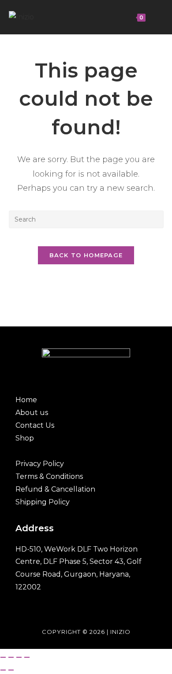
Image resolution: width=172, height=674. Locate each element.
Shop (24, 438)
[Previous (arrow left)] (3, 670)
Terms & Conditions (49, 476)
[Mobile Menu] (153, 17)
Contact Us (34, 425)
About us (31, 412)
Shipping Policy (42, 502)
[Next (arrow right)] (11, 670)
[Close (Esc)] (27, 657)
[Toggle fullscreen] (11, 657)
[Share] (19, 657)
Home (26, 400)
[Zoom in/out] (3, 657)
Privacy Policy (39, 463)
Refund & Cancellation (55, 489)
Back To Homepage (86, 255)
